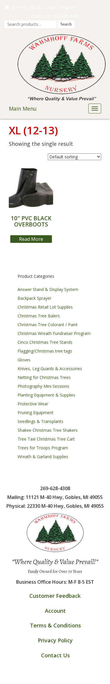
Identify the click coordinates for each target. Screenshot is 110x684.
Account (55, 610)
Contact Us (55, 655)
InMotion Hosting (78, 677)
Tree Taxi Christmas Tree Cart (46, 439)
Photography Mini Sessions (43, 386)
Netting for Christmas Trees (44, 377)
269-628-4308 (66, 16)
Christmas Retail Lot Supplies (45, 307)
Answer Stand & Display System (48, 289)
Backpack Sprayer (34, 298)
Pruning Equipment (35, 412)
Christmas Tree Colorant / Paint (48, 324)
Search (66, 24)
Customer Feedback (55, 595)
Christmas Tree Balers (39, 316)
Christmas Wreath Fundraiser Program (54, 333)
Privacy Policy (55, 640)
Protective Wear (33, 404)
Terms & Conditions (55, 625)
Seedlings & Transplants (40, 421)
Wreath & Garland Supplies (43, 456)
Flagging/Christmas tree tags (45, 351)
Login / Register (61, 7)
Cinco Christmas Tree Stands (45, 342)
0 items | (26, 7)
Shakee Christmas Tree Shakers (48, 430)
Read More (31, 239)
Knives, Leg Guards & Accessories (50, 368)
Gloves (24, 360)
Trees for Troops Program (43, 448)
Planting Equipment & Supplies (46, 395)
